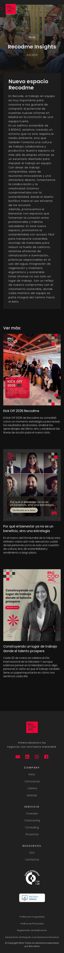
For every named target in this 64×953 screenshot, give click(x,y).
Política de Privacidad (32, 923)
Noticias (32, 795)
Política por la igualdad (32, 916)
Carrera (32, 788)
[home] (10, 9)
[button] (56, 9)
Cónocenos (32, 781)
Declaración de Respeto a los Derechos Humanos (32, 937)
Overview (32, 813)
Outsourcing (32, 820)
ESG (32, 853)
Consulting (32, 827)
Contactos (32, 859)
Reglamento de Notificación (32, 930)
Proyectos (32, 834)
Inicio (32, 774)
